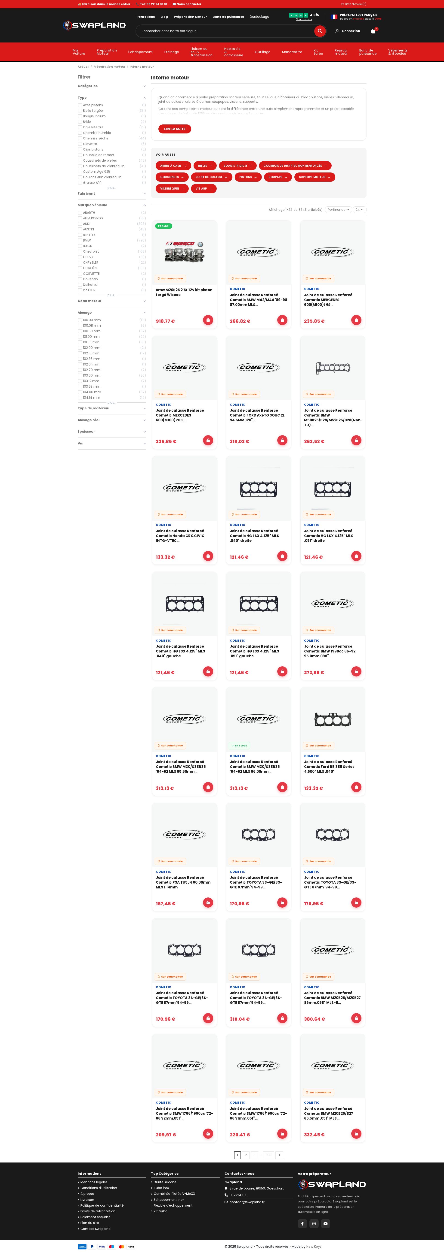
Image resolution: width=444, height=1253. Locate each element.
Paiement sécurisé (95, 1217)
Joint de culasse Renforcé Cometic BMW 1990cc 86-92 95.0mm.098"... (329, 651)
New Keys (313, 1246)
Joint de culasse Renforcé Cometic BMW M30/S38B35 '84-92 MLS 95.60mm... (181, 766)
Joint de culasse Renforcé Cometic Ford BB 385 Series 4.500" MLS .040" (329, 766)
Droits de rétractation (97, 1211)
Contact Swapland (95, 1229)
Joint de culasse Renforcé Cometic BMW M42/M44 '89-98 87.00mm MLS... (258, 300)
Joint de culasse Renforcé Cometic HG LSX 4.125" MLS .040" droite (254, 535)
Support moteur (315, 177)
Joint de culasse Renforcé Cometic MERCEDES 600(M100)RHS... (180, 415)
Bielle (205, 165)
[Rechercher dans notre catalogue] (320, 31)
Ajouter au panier (208, 320)
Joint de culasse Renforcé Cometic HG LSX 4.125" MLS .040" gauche (180, 651)
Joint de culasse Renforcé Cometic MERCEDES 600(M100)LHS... (328, 300)
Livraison (87, 1200)
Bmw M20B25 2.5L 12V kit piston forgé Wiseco (184, 292)
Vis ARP (204, 188)
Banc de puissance (228, 17)
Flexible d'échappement (173, 1205)
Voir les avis (304, 19)
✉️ (187, 4)
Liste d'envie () (355, 4)
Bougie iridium (238, 165)
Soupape (278, 177)
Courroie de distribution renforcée (295, 165)
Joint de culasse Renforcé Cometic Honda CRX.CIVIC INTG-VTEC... (180, 535)
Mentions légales (94, 1182)
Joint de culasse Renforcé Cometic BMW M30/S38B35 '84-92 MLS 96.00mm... (255, 766)
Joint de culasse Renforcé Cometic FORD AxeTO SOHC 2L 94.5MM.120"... (257, 415)
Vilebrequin (172, 188)
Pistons (248, 177)
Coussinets (172, 177)
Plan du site (89, 1223)
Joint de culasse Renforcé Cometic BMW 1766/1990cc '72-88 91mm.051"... (258, 1113)
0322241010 (238, 1195)
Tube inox (162, 1188)
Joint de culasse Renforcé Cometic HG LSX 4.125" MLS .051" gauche (254, 651)
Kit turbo (160, 1211)
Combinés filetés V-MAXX (174, 1194)
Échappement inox (169, 1200)
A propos (87, 1194)
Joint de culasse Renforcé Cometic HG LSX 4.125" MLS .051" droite (328, 535)
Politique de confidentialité (102, 1205)
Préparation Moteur (190, 17)
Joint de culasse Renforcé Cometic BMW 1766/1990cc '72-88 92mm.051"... (184, 1113)
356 (268, 1155)
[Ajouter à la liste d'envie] (210, 228)
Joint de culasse (212, 177)
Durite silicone (165, 1182)
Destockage (259, 17)
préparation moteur (225, 97)
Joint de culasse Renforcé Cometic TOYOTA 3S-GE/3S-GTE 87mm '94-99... (256, 882)
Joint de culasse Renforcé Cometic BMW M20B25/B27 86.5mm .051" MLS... (328, 1113)
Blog (164, 17)
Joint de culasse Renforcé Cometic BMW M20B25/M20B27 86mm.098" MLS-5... (332, 997)
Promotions (145, 17)
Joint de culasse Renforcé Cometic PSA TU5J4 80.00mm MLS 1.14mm (183, 882)
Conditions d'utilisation (98, 1188)
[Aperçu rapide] (210, 238)
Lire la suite (174, 129)
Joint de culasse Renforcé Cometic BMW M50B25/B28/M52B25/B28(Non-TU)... (332, 417)
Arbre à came (173, 165)
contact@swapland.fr (247, 1202)
